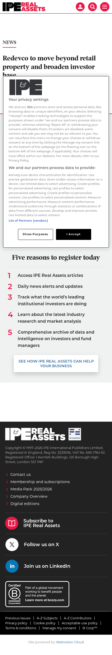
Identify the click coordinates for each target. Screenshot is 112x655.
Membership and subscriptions (40, 481)
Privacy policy (16, 623)
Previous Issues (17, 618)
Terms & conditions (20, 628)
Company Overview (29, 496)
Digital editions (24, 503)
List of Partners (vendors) (28, 220)
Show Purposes (35, 234)
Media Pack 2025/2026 (31, 489)
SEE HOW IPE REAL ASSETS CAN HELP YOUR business (56, 363)
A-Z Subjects (47, 618)
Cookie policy (44, 623)
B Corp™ (90, 628)
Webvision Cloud (70, 642)
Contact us (20, 474)
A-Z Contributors (77, 618)
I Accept (73, 234)
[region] (56, 162)
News (9, 42)
